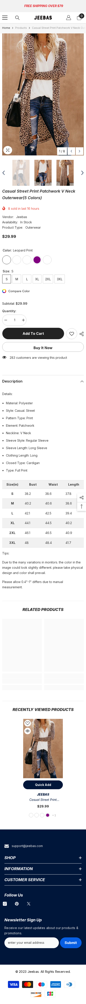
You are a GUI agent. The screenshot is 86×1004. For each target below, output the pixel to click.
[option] (43, 94)
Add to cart (33, 333)
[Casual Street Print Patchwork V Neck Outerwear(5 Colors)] (43, 748)
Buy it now (43, 348)
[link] (22, 681)
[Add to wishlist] (71, 333)
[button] (71, 151)
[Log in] (68, 17)
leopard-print (31, 815)
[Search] (17, 17)
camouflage (42, 815)
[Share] (80, 334)
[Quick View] (27, 731)
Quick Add (43, 785)
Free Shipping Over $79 (43, 6)
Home (6, 27)
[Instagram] (5, 903)
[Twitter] (28, 903)
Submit (71, 942)
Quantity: (9, 311)
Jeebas (21, 217)
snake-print (36, 815)
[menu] (4, 17)
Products (21, 27)
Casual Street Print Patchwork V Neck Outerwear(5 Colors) (43, 800)
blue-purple (47, 815)
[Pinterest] (16, 903)
